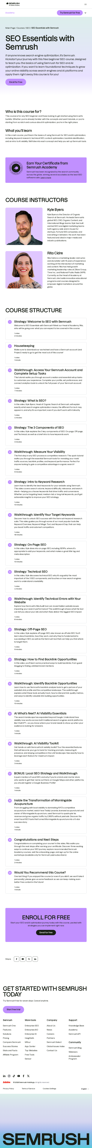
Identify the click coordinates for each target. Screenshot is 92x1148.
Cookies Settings (49, 1089)
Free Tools (29, 1055)
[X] (28, 1076)
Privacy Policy (8, 1089)
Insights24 (29, 1038)
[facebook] (16, 959)
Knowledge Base (76, 1026)
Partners (51, 1038)
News (49, 1030)
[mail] (22, 959)
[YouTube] (18, 1076)
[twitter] (29, 959)
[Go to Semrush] (12, 4)
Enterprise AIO (31, 1030)
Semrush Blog (75, 1048)
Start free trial (13, 1009)
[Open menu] (85, 4)
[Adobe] (6, 1082)
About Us (51, 1026)
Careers (50, 1034)
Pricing (6, 1038)
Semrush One (9, 1026)
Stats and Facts (10, 1050)
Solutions (7, 1034)
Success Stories (10, 1046)
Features (7, 1030)
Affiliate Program (10, 1055)
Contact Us (52, 1050)
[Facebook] (23, 1076)
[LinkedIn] (4, 1076)
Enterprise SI (31, 1034)
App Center (30, 1046)
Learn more (45, 177)
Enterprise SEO (32, 1026)
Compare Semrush (12, 1042)
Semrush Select (54, 1042)
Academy (73, 1030)
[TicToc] (13, 1076)
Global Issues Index (56, 1046)
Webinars (73, 1052)
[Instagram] (9, 1076)
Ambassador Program (75, 1057)
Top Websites (31, 1050)
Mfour (28, 1042)
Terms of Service (28, 1089)
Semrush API (74, 1034)
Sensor (28, 1059)
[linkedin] (35, 959)
